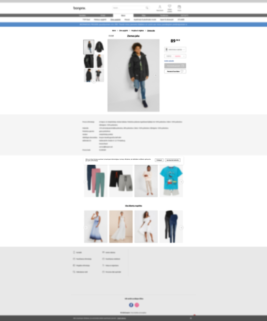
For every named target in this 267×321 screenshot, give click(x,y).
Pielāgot (159, 160)
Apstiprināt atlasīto (173, 160)
